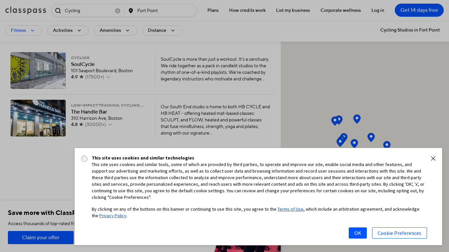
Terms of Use (290, 209)
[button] (433, 158)
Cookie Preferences (399, 233)
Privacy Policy (113, 216)
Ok (357, 233)
